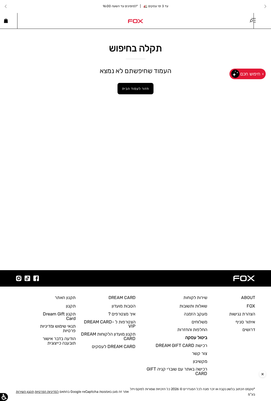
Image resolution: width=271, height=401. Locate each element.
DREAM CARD (122, 297)
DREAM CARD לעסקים (114, 346)
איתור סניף (245, 321)
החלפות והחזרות (192, 329)
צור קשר (199, 353)
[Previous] (265, 6)
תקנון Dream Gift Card (59, 316)
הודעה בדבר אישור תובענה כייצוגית (59, 341)
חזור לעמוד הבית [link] (135, 89)
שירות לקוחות (195, 297)
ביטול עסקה (196, 337)
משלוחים (199, 321)
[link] (135, 20)
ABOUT (248, 297)
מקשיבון (200, 361)
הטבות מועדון (124, 306)
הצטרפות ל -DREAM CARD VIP (110, 324)
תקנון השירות (25, 392)
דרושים (248, 329)
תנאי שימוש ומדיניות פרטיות (58, 328)
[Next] (6, 6)
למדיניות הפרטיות (47, 392)
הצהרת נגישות (242, 314)
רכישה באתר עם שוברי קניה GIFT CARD (177, 371)
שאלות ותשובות (193, 306)
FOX (251, 306)
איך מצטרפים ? (122, 314)
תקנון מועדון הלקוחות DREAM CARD (108, 336)
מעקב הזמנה (195, 314)
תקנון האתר (65, 297)
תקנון (71, 306)
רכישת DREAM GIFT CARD (181, 345)
